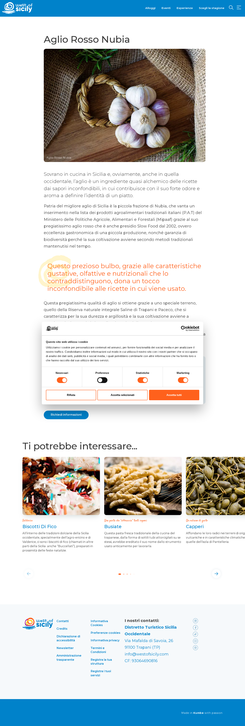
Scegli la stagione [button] (211, 8)
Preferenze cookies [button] (105, 633)
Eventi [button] (166, 8)
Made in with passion (202, 713)
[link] (61, 486)
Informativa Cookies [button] (99, 623)
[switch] (102, 380)
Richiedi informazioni (66, 414)
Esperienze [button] (185, 8)
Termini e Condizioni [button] (98, 650)
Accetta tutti (174, 394)
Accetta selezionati (122, 394)
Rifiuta (71, 394)
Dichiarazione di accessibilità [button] (68, 638)
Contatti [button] (62, 621)
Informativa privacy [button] (105, 640)
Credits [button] (61, 628)
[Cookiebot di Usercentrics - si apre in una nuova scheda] (183, 328)
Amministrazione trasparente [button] (68, 657)
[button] (238, 7)
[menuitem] (150, 8)
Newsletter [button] (65, 648)
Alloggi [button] (150, 8)
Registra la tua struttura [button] (101, 661)
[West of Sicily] (17, 8)
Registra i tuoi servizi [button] (101, 673)
